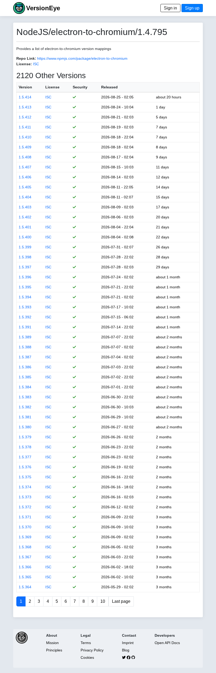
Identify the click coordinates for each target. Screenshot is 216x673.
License (52, 87)
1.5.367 (25, 557)
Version (25, 87)
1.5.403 (25, 207)
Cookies (87, 657)
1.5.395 (25, 287)
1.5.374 (25, 487)
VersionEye (43, 8)
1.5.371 (25, 517)
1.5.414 (25, 97)
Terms (86, 643)
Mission (52, 643)
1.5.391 (25, 327)
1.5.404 (25, 197)
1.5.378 (25, 447)
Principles (54, 650)
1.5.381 (25, 417)
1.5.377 (25, 457)
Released (109, 87)
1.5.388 (25, 347)
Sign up (192, 8)
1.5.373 (25, 497)
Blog (125, 650)
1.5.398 (25, 257)
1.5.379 (25, 437)
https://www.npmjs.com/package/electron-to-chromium (82, 58)
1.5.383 (25, 397)
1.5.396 (25, 277)
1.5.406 (25, 177)
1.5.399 (25, 247)
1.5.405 (25, 187)
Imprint (128, 643)
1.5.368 (25, 547)
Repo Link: (26, 58)
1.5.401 (25, 227)
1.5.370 (25, 527)
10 (102, 601)
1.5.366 (25, 567)
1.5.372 (25, 507)
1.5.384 (25, 387)
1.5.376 (25, 467)
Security (80, 87)
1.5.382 (25, 407)
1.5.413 (25, 107)
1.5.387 (25, 357)
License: (24, 64)
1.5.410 (25, 137)
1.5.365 (25, 577)
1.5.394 (25, 297)
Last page (121, 601)
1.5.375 (25, 477)
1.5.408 (25, 157)
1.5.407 (25, 167)
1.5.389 (25, 337)
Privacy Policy (92, 650)
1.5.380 (25, 427)
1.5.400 (25, 237)
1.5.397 (25, 267)
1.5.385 (25, 377)
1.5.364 (25, 587)
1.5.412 (25, 117)
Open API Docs (167, 643)
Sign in (170, 8)
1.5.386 (25, 367)
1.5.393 (25, 307)
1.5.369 (25, 537)
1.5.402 (25, 217)
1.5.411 (25, 127)
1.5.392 (25, 317)
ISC (36, 64)
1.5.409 (25, 147)
